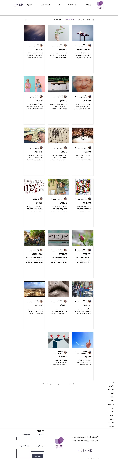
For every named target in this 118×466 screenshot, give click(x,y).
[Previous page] (70, 384)
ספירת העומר (111, 404)
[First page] (74, 384)
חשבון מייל (26, 434)
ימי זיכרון (112, 397)
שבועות (112, 419)
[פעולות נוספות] (75, 45)
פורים (112, 408)
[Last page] (43, 384)
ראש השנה (111, 415)
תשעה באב (111, 426)
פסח (113, 412)
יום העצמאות (111, 390)
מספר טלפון (40, 445)
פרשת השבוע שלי (69, 20)
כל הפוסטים (90, 20)
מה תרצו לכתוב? (24, 445)
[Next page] (47, 384)
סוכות (112, 401)
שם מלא (41, 434)
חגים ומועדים (57, 20)
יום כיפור (112, 393)
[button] (26, 20)
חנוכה (112, 382)
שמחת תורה (111, 423)
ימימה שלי (81, 20)
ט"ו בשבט (111, 386)
